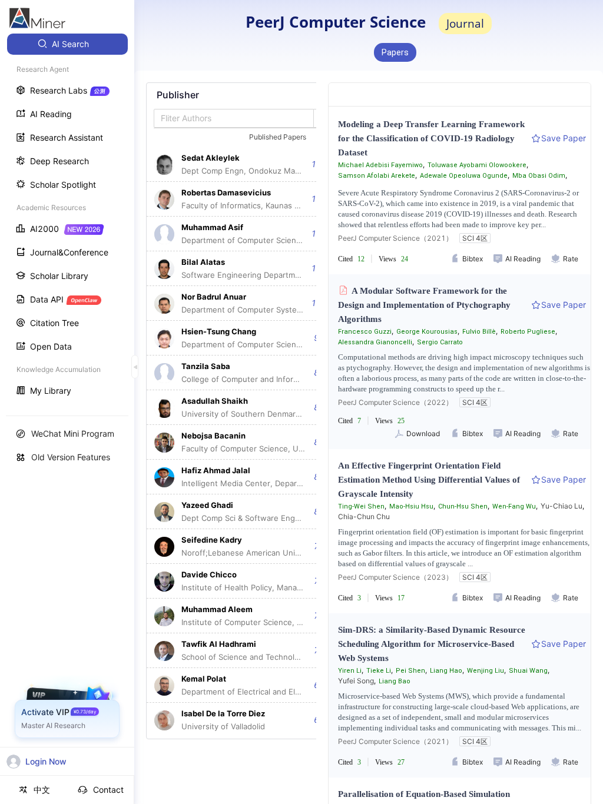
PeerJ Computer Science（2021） (395, 238)
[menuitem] (67, 44)
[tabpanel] (243, 410)
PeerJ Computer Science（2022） (395, 402)
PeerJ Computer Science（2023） (395, 577)
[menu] (67, 219)
